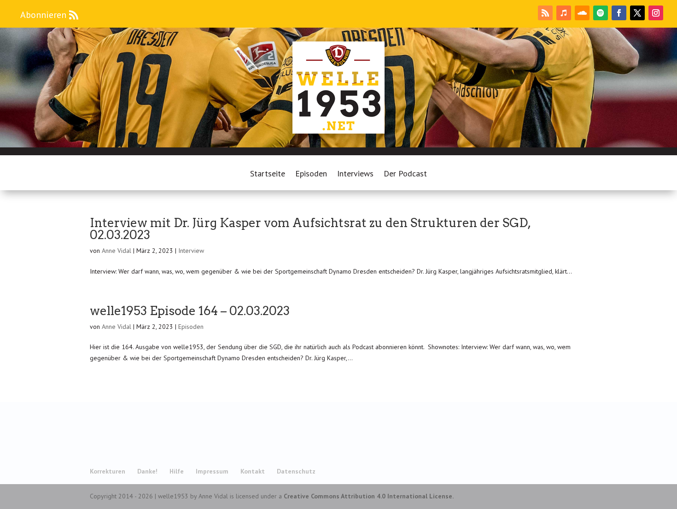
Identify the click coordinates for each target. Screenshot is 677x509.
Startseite (267, 174)
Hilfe (176, 471)
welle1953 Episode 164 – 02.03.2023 (190, 311)
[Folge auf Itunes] (563, 13)
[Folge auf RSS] (545, 13)
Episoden (311, 174)
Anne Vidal (116, 250)
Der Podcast (405, 174)
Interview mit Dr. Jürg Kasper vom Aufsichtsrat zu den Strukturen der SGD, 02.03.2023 (310, 229)
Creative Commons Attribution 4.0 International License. (369, 496)
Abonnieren (43, 15)
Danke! (147, 471)
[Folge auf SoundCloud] (582, 13)
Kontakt (252, 471)
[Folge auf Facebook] (619, 13)
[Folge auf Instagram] (655, 13)
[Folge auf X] (637, 13)
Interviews (355, 174)
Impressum (212, 471)
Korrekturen (107, 471)
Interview (191, 250)
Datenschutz (296, 471)
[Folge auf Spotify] (600, 13)
